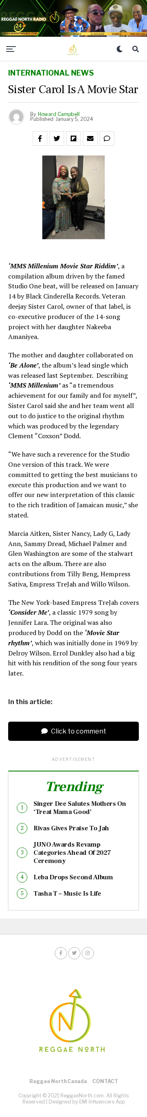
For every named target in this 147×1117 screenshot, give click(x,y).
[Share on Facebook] (40, 138)
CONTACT (105, 1081)
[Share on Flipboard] (73, 138)
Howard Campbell (59, 114)
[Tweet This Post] (56, 138)
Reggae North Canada (58, 1081)
